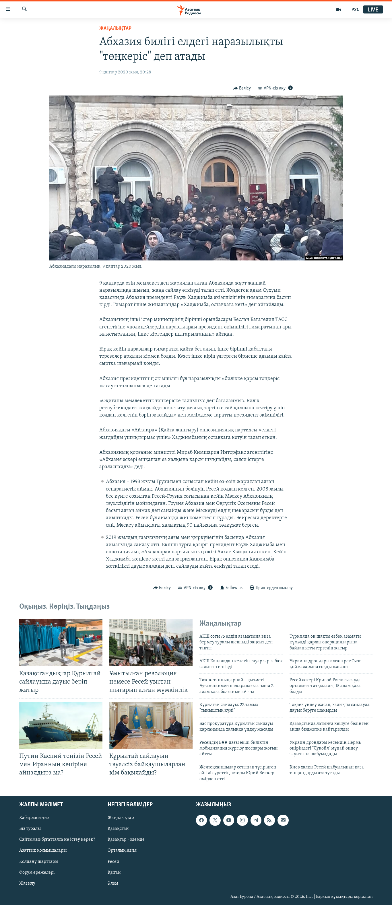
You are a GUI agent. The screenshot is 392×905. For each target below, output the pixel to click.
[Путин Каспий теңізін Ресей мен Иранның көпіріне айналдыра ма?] (60, 725)
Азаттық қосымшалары (43, 850)
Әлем (113, 883)
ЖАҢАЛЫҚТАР (115, 28)
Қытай (114, 872)
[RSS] (269, 820)
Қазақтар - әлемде (126, 839)
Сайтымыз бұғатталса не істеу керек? (57, 839)
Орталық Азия (122, 850)
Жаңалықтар (121, 818)
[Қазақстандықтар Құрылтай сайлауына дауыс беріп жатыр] (60, 642)
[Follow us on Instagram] (242, 820)
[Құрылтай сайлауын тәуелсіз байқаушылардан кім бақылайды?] (151, 725)
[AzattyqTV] (338, 9)
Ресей (113, 861)
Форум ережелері (37, 872)
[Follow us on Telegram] (256, 820)
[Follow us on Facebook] (201, 820)
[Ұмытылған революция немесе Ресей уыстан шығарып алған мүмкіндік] (151, 642)
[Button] (242, 88)
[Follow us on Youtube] (228, 820)
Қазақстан (118, 828)
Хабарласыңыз (34, 818)
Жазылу (27, 883)
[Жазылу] (282, 820)
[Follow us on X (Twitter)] (214, 820)
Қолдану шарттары (38, 861)
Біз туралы (30, 828)
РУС (355, 9)
